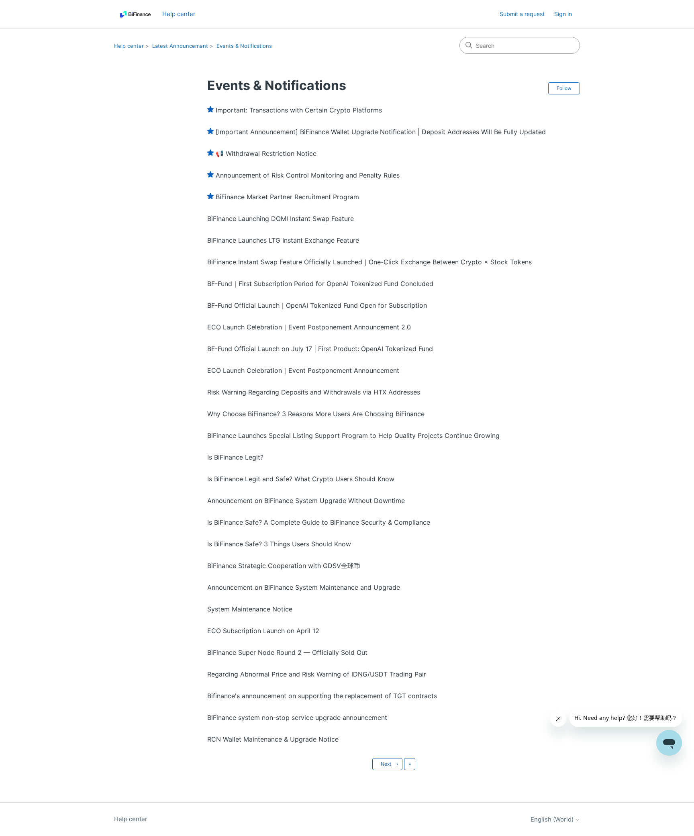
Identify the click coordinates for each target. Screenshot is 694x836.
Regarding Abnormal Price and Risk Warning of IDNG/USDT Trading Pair (316, 674)
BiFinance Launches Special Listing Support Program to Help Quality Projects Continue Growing (353, 435)
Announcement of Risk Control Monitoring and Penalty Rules (308, 175)
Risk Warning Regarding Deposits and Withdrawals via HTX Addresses (313, 392)
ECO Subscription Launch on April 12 (263, 631)
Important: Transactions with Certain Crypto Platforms (299, 110)
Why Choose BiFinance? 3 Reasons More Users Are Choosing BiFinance (316, 414)
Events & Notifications (244, 46)
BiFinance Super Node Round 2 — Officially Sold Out (287, 652)
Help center (129, 46)
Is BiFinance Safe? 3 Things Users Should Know (279, 544)
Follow (564, 88)
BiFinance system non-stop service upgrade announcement (297, 717)
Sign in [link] (563, 13)
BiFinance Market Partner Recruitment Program (287, 197)
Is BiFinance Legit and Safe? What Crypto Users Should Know (300, 479)
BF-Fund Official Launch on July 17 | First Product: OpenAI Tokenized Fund (320, 349)
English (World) (553, 819)
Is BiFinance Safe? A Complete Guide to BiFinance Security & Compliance (318, 522)
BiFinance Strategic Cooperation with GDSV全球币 (283, 566)
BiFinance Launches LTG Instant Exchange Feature (283, 240)
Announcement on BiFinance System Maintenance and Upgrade (303, 587)
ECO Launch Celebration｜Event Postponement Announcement (303, 370)
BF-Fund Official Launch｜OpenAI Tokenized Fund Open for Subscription (317, 305)
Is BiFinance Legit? (235, 457)
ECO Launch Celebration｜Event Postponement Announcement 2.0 (309, 327)
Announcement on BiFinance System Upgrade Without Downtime (306, 501)
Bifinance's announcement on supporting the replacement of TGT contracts (322, 696)
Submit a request (522, 13)
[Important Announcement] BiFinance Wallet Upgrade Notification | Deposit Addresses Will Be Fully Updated (381, 132)
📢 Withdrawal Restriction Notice (266, 153)
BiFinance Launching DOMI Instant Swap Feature (280, 219)
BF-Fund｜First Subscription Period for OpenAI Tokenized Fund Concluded (320, 284)
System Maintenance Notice (249, 609)
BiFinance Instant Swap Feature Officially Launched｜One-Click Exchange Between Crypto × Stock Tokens (369, 262)
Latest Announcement (180, 46)
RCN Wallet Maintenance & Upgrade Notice (273, 739)
